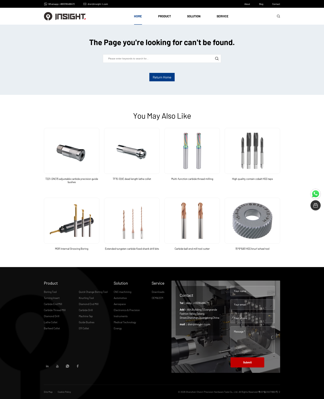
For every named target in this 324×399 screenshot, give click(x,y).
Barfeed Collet (52, 328)
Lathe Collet (50, 322)
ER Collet (84, 328)
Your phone (240, 318)
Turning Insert (52, 297)
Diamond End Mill (89, 304)
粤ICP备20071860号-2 (269, 391)
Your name (240, 291)
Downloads (158, 291)
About (247, 4)
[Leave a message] (315, 205)
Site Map (48, 391)
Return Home (162, 77)
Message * (239, 331)
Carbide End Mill (53, 304)
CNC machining (122, 291)
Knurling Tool (86, 297)
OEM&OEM (157, 297)
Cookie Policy (64, 391)
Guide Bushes (86, 322)
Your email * (241, 304)
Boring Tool (50, 291)
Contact (276, 4)
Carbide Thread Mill (55, 310)
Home (138, 16)
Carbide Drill (86, 310)
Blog (261, 4)
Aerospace (120, 304)
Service (222, 16)
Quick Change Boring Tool (93, 291)
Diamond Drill (51, 316)
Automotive (120, 297)
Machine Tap (86, 316)
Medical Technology (125, 322)
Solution (193, 16)
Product (164, 16)
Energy (118, 328)
